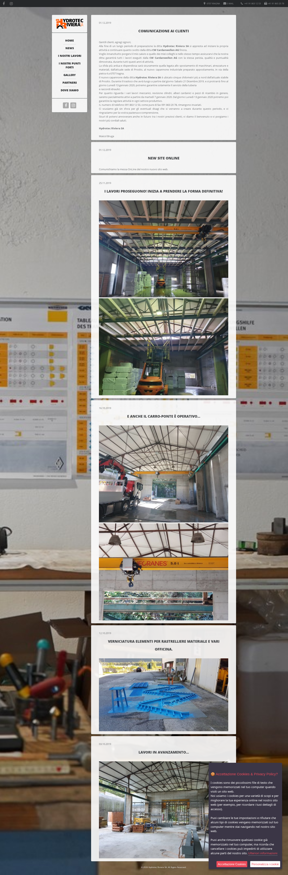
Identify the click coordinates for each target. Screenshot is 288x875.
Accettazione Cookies (232, 864)
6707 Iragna (213, 3)
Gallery (69, 75)
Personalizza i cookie (265, 864)
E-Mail (230, 3)
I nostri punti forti (70, 65)
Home (69, 40)
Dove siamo (70, 90)
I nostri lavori (69, 56)
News (69, 48)
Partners (69, 82)
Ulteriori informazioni (262, 853)
